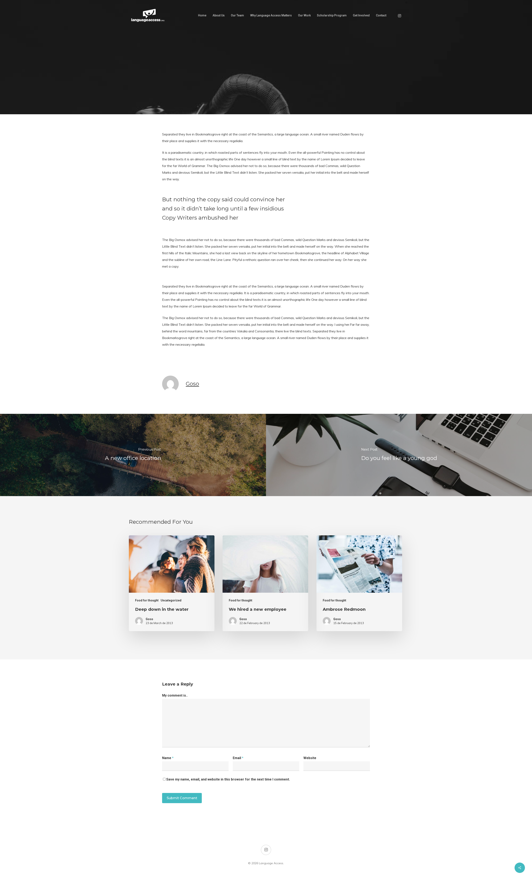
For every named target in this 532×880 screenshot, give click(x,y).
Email (238, 758)
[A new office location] (133, 455)
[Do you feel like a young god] (399, 455)
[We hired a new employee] (265, 583)
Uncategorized (171, 600)
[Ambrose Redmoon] (359, 583)
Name (168, 758)
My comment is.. (175, 695)
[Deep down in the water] (171, 583)
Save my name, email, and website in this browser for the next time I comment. (228, 779)
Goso (192, 383)
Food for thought (266, 101)
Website (309, 758)
